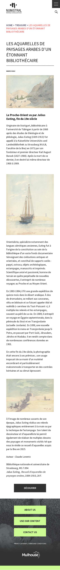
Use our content (30, 521)
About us (30, 509)
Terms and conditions (37, 543)
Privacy (17, 543)
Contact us (30, 532)
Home (9, 25)
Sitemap (24, 543)
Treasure (20, 25)
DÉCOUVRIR (30, 488)
